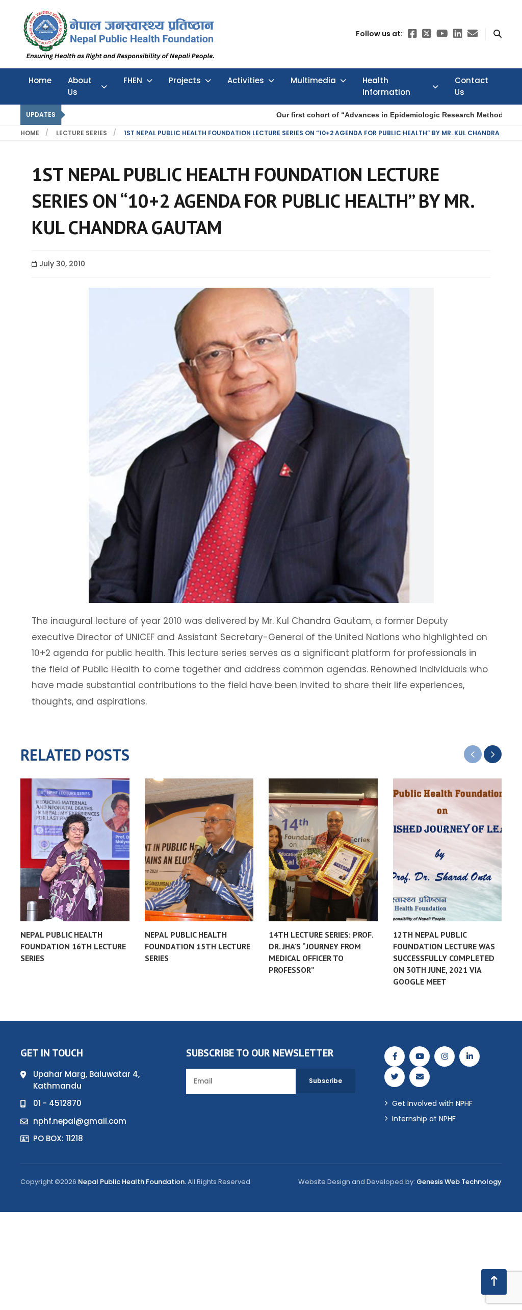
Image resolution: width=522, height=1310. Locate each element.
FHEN (132, 80)
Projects (185, 80)
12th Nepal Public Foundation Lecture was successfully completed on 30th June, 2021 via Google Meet (444, 958)
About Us (80, 86)
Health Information (386, 86)
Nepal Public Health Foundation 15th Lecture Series (197, 946)
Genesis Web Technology (459, 1182)
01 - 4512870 (57, 1103)
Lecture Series (81, 133)
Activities (245, 80)
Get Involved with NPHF (432, 1103)
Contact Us (471, 86)
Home (40, 80)
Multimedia (313, 80)
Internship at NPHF (424, 1119)
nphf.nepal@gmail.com (79, 1121)
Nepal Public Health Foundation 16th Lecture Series (73, 946)
